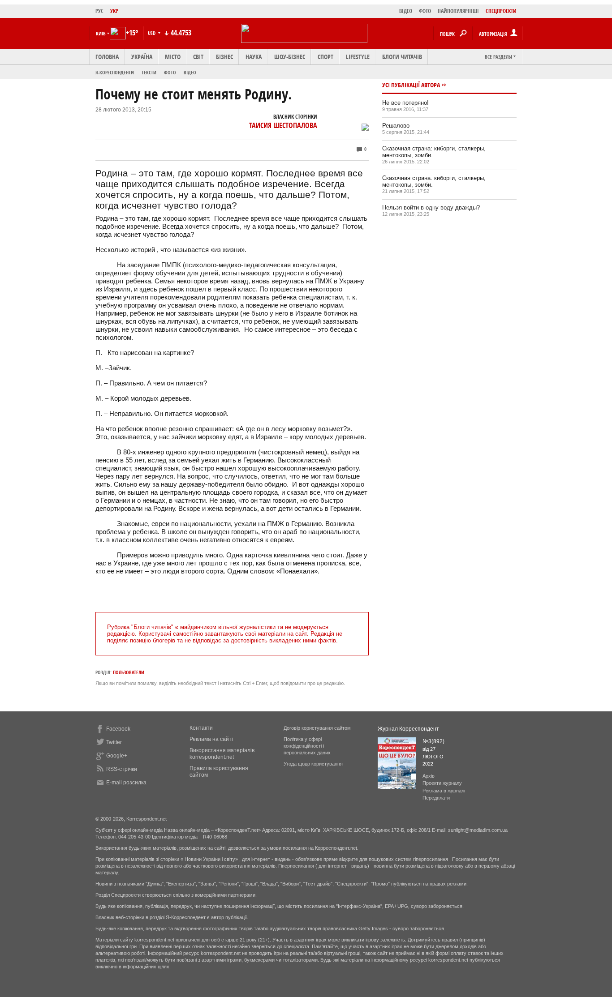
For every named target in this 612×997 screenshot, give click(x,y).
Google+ (116, 756)
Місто (173, 56)
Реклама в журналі (443, 790)
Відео (190, 72)
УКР (114, 11)
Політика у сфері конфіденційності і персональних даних (307, 745)
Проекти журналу (442, 783)
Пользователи (128, 672)
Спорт (325, 56)
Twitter (114, 742)
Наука (254, 56)
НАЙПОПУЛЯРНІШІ (458, 11)
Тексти (149, 72)
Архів (428, 776)
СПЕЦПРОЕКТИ (501, 11)
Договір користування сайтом (317, 728)
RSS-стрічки (121, 769)
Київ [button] (101, 33)
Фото (170, 72)
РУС (99, 11)
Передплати (436, 797)
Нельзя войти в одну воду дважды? (431, 207)
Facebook (118, 729)
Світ (198, 56)
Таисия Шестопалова (283, 125)
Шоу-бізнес (289, 56)
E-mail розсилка (126, 782)
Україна (141, 56)
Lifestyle (358, 56)
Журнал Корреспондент (408, 729)
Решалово (395, 125)
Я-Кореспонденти (114, 72)
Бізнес (224, 56)
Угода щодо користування (313, 763)
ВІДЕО (405, 11)
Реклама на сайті (211, 739)
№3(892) (433, 741)
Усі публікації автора (411, 85)
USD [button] (152, 33)
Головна (107, 56)
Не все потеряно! (405, 102)
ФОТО (425, 11)
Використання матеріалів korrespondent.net (222, 753)
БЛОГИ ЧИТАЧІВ (402, 56)
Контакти (201, 728)
